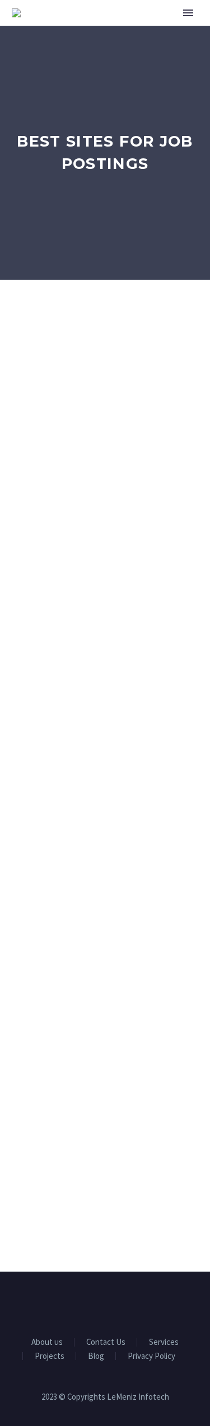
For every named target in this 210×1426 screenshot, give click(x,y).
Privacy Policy (151, 1356)
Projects (49, 1356)
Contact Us (105, 1342)
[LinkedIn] (90, 1302)
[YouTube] (119, 1302)
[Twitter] (105, 1302)
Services (164, 1342)
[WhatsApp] (134, 1302)
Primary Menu (188, 12)
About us (47, 1342)
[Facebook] (76, 1302)
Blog (96, 1356)
